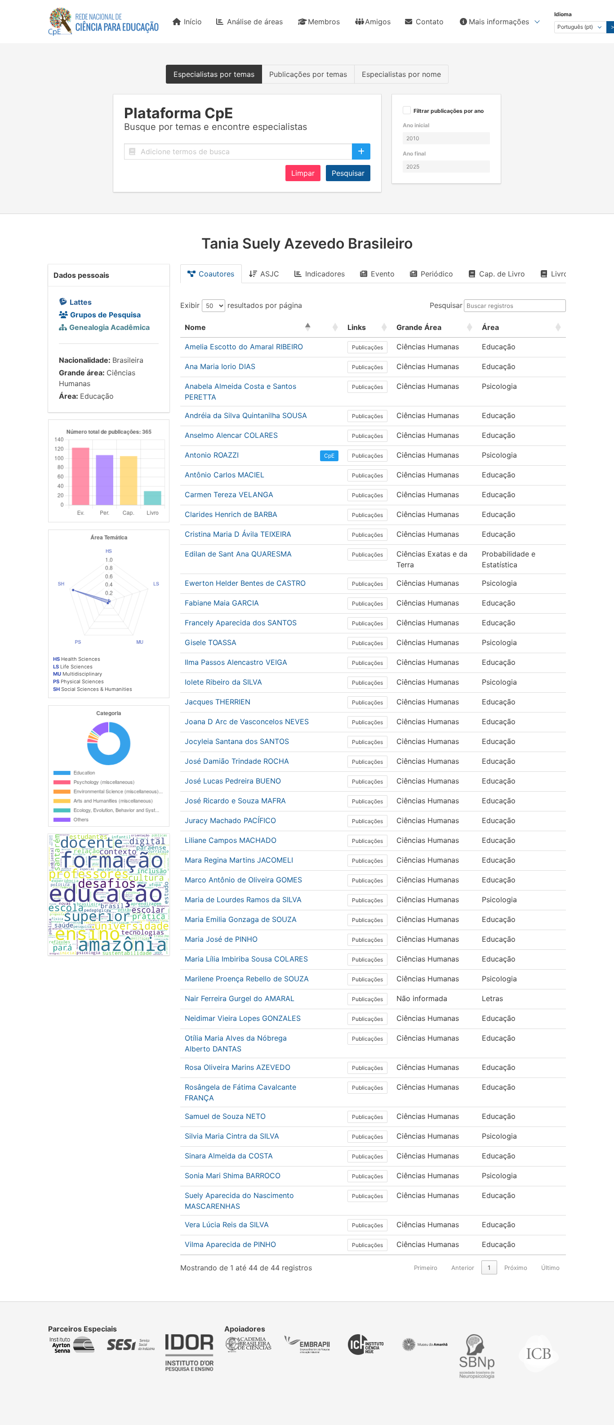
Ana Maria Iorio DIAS (220, 366)
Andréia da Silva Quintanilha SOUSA (246, 415)
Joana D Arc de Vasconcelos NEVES (247, 721)
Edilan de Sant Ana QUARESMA (238, 553)
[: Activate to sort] (329, 327)
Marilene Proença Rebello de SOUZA (247, 978)
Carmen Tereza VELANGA (229, 494)
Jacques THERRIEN (217, 701)
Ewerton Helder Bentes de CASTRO (245, 583)
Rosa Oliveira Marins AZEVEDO (237, 1067)
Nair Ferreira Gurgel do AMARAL (239, 998)
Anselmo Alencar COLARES (231, 435)
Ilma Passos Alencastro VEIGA (236, 662)
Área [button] (490, 327)
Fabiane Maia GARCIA (222, 602)
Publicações (367, 347)
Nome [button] (195, 327)
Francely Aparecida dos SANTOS (241, 622)
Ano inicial (416, 125)
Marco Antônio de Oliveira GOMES (243, 879)
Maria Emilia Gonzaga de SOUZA (241, 919)
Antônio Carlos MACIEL (224, 474)
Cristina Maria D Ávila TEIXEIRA (238, 534)
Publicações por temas (308, 74)
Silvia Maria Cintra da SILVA (232, 1135)
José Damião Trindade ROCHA (237, 761)
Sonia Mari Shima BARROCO (232, 1175)
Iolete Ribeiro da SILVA (223, 681)
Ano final (414, 153)
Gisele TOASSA (210, 642)
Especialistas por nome (401, 74)
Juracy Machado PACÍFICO (230, 820)
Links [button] (356, 327)
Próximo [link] (515, 1267)
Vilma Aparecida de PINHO (230, 1244)
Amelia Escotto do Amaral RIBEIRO (244, 346)
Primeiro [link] (425, 1267)
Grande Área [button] (418, 327)
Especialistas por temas (214, 74)
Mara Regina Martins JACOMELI (239, 859)
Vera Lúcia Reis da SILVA (227, 1224)
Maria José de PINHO (221, 939)
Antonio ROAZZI (212, 454)
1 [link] (489, 1267)
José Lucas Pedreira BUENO (233, 780)
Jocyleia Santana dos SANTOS (237, 741)
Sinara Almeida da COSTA (229, 1155)
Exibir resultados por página (241, 305)
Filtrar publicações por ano (449, 111)
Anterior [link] (462, 1267)
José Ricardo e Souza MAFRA (235, 800)
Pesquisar (348, 173)
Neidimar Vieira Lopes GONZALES (243, 1018)
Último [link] (550, 1267)
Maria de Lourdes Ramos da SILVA (243, 899)
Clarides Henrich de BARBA (231, 514)
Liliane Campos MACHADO (230, 840)
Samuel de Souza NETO (225, 1116)
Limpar (303, 173)
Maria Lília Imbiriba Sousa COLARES (246, 958)
